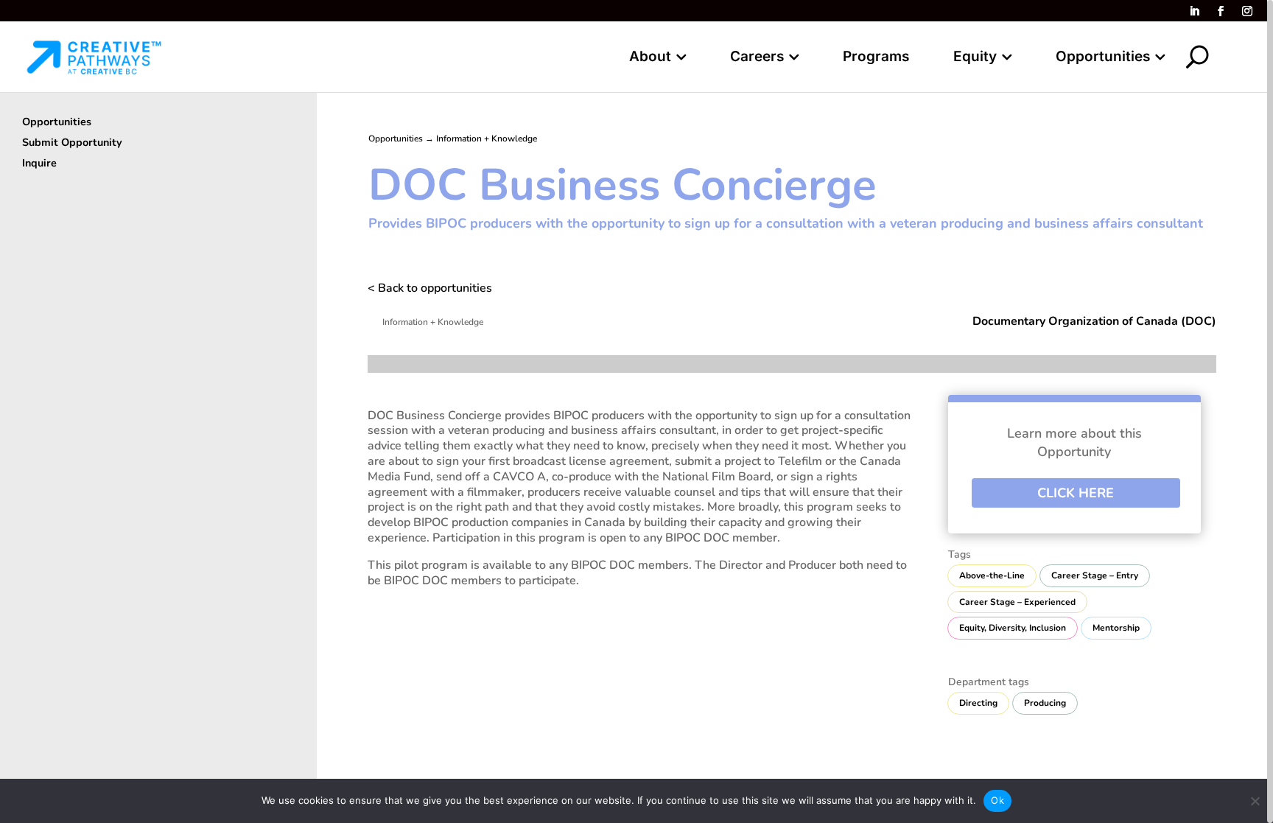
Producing (1045, 703)
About (650, 58)
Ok (997, 800)
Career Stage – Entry (1094, 575)
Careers (757, 58)
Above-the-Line (992, 575)
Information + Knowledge (486, 138)
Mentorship (1116, 628)
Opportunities (1103, 58)
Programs (876, 58)
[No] (1254, 801)
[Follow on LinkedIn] (1194, 11)
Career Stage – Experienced (1017, 602)
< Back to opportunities (430, 288)
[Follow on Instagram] (1247, 11)
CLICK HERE (1075, 493)
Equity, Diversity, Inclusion (1012, 628)
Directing (978, 703)
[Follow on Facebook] (1220, 11)
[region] (636, 411)
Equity (975, 58)
